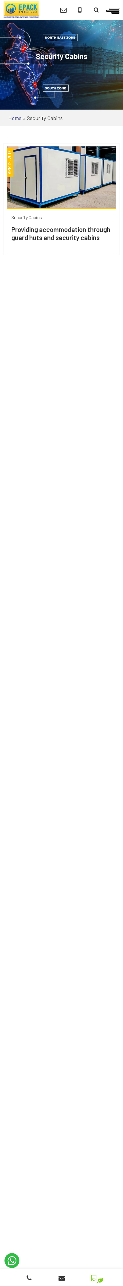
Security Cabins (26, 217)
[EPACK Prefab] (21, 9)
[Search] (96, 10)
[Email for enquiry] (63, 10)
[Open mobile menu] (112, 9)
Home (14, 118)
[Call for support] (80, 10)
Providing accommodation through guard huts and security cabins (60, 233)
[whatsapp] (11, 1260)
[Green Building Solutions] (93, 1276)
